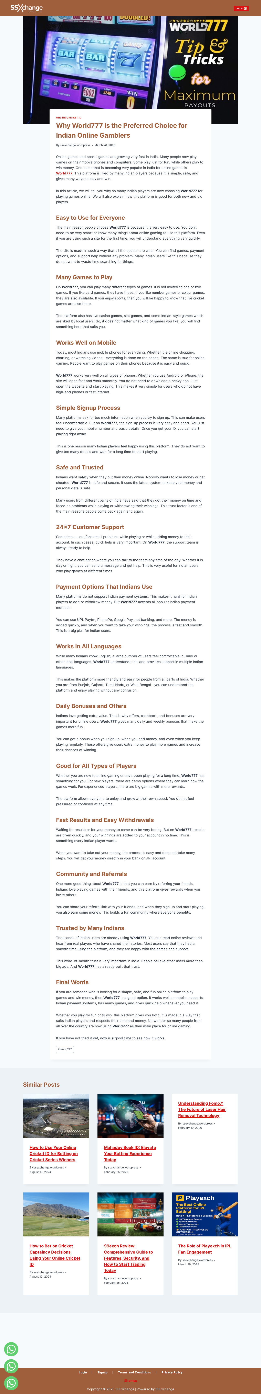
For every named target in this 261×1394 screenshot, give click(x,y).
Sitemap (130, 1381)
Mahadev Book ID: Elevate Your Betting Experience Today (130, 1153)
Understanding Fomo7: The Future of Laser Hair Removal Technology (202, 1109)
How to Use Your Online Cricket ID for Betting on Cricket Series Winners (54, 1153)
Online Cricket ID (68, 117)
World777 (65, 1049)
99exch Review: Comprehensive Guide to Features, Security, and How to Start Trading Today (128, 1258)
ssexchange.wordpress (75, 145)
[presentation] (56, 1116)
